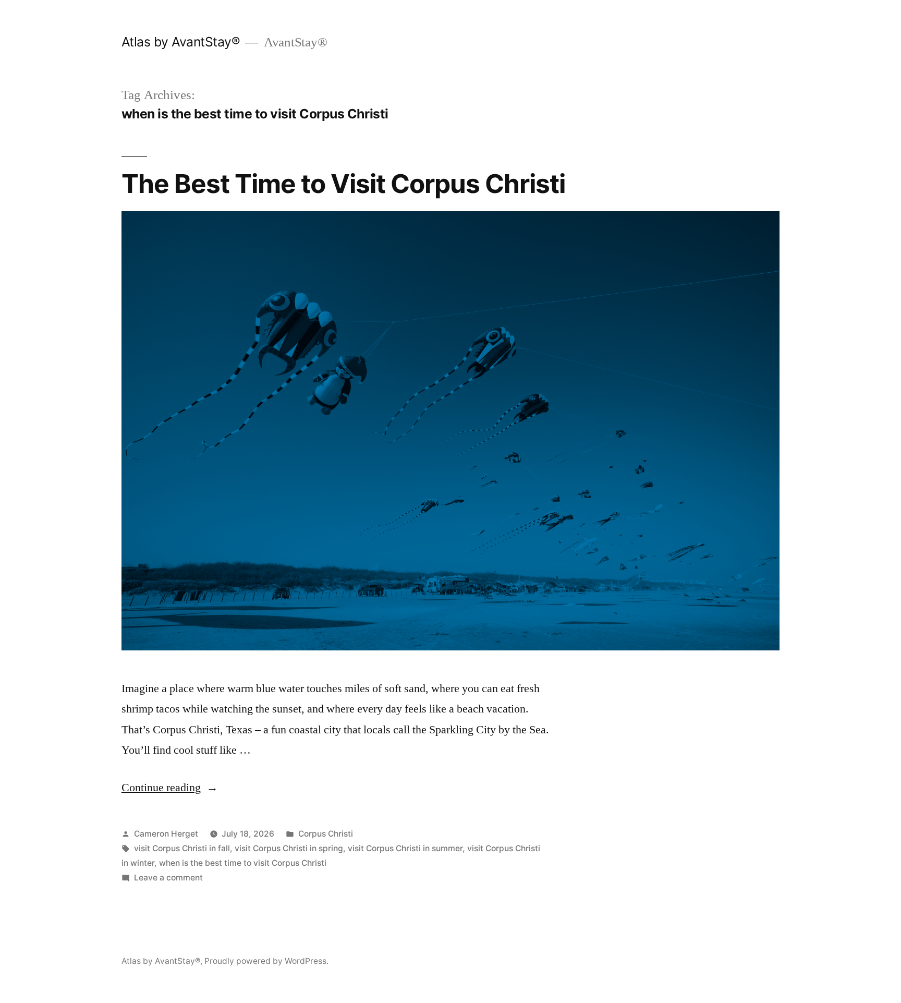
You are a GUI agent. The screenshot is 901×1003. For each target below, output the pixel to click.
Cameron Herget (166, 834)
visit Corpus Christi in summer (405, 848)
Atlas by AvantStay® (180, 42)
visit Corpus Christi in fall (182, 848)
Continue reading (169, 787)
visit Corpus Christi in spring (289, 848)
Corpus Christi (325, 834)
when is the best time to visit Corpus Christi (242, 863)
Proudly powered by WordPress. (266, 961)
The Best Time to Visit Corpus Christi (343, 183)
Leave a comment (168, 878)
